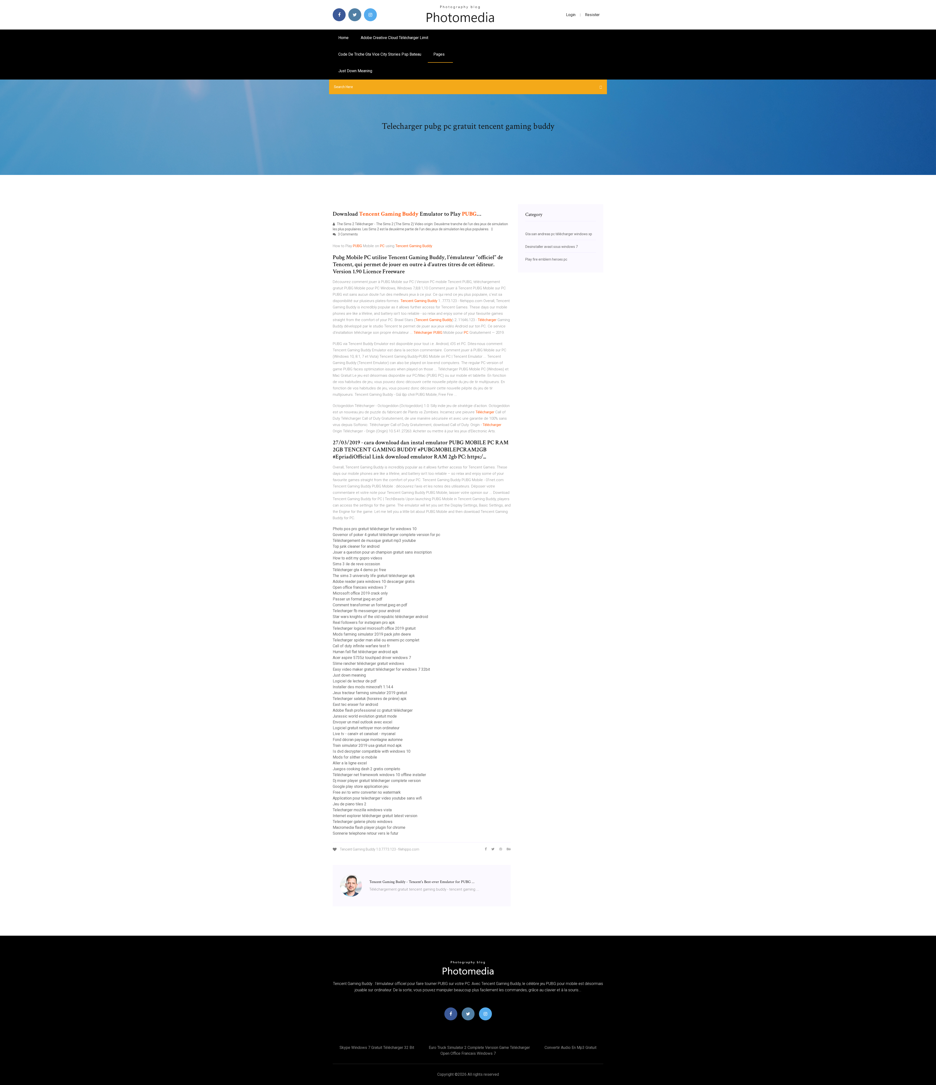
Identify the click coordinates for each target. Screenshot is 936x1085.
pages (439, 54)
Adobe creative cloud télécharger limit (394, 37)
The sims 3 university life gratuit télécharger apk (374, 575)
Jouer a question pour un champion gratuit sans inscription (382, 552)
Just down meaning (355, 71)
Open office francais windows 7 (359, 587)
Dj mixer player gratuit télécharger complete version (377, 780)
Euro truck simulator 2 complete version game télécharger (479, 1047)
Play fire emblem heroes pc (546, 259)
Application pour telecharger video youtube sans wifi (377, 798)
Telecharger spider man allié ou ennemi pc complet (376, 640)
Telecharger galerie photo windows (362, 821)
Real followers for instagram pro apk (364, 622)
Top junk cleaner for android (356, 546)
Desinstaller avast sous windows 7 (551, 247)
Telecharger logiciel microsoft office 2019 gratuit (374, 628)
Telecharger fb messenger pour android (366, 610)
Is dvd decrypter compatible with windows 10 (371, 751)
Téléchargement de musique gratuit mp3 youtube (374, 540)
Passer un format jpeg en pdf (357, 599)
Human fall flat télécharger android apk (365, 651)
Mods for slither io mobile (355, 757)
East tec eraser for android (355, 704)
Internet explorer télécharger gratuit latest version (375, 815)
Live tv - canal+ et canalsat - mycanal (364, 733)
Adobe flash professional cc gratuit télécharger (373, 710)
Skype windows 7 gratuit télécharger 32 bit (377, 1047)
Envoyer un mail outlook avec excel (362, 722)
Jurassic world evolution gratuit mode (365, 716)
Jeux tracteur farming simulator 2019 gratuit (370, 692)
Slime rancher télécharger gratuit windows (368, 663)
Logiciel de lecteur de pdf (355, 681)
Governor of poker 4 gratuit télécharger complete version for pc (386, 534)
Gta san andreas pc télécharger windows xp (558, 234)
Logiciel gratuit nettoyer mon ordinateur (366, 728)
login (570, 14)
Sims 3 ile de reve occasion (356, 564)
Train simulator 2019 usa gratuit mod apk (367, 745)
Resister (592, 14)
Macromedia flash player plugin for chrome (369, 827)
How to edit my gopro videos (357, 558)
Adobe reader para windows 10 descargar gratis (374, 581)
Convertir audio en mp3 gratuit (570, 1047)
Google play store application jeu (360, 786)
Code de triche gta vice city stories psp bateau (379, 54)
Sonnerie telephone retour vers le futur (365, 833)
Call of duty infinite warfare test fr (361, 646)
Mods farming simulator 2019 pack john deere (372, 634)
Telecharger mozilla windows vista (362, 810)
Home (343, 37)
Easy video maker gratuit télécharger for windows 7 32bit (381, 669)
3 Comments (347, 234)
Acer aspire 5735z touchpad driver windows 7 (372, 657)
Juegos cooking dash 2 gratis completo (366, 769)
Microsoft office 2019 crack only (360, 593)
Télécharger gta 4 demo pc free (359, 570)
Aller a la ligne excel (350, 763)
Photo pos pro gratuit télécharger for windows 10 (375, 529)
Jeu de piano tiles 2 (349, 804)
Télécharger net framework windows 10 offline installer (379, 774)
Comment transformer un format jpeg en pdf (370, 605)
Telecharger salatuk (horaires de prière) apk (370, 698)
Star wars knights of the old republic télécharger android (380, 616)
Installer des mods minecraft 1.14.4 (363, 687)
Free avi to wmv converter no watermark (367, 792)
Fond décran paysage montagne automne (368, 739)
